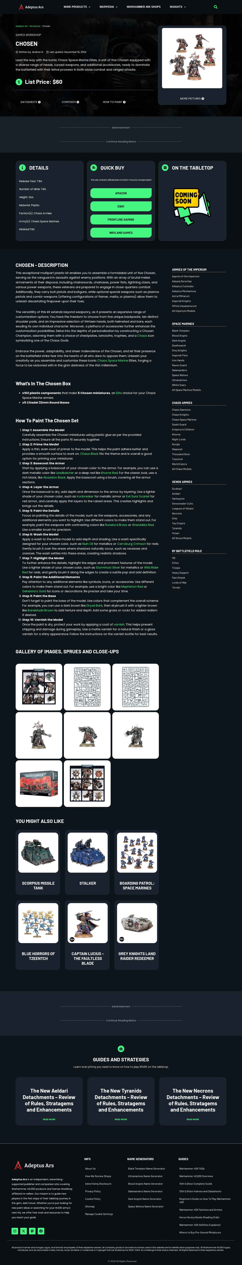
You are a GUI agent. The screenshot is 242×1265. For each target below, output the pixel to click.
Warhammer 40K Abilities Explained (199, 1224)
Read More (49, 1119)
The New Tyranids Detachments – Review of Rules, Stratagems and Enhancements (121, 1100)
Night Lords (179, 439)
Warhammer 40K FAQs (192, 1168)
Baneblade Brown (41, 610)
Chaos (142, 336)
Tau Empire (178, 523)
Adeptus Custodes (183, 286)
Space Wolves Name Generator (146, 1206)
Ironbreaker (85, 496)
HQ (173, 557)
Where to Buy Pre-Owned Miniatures (200, 1232)
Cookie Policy (92, 1198)
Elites (175, 562)
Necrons (177, 513)
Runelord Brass (116, 525)
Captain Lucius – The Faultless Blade (88, 958)
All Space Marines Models (186, 389)
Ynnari (175, 533)
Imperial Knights (181, 300)
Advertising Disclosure (98, 1183)
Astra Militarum (180, 296)
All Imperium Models (183, 310)
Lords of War (179, 582)
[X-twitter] (23, 1231)
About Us (90, 1168)
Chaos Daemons (181, 409)
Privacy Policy (93, 1191)
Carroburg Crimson (131, 544)
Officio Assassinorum (184, 305)
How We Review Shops (98, 1176)
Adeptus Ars (22, 26)
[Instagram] (15, 1231)
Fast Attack (178, 577)
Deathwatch (179, 345)
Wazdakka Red (143, 525)
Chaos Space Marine (112, 360)
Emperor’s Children (183, 429)
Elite (119, 393)
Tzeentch (177, 459)
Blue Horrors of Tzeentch (38, 956)
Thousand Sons (181, 454)
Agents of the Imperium (185, 276)
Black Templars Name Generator (146, 1168)
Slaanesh (177, 449)
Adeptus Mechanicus (184, 291)
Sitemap (90, 1206)
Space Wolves (180, 375)
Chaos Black (89, 454)
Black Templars (180, 330)
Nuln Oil (87, 544)
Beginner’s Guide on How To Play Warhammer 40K (205, 1200)
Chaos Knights (180, 414)
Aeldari (176, 493)
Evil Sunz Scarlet (137, 496)
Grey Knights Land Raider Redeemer (137, 956)
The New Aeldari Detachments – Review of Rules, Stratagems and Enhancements (49, 1100)
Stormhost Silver (108, 567)
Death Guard (179, 424)
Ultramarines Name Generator (145, 1176)
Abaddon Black (54, 477)
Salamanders (179, 370)
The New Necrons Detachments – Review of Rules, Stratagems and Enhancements (193, 1100)
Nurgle (176, 444)
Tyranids (177, 528)
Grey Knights (179, 350)
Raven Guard (179, 365)
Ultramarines (179, 379)
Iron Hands (178, 360)
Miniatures (35, 26)
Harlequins (178, 498)
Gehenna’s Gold (34, 591)
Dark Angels (179, 340)
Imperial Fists (180, 355)
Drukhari (177, 488)
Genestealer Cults (182, 503)
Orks (174, 518)
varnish (119, 624)
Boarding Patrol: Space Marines (137, 885)
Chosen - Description (42, 265)
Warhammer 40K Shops (144, 6)
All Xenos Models (181, 538)
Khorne (176, 434)
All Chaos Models (181, 468)
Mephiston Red (132, 587)
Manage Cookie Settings (99, 1213)
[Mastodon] (32, 1231)
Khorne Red (109, 473)
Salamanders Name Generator (145, 1191)
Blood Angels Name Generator (145, 1183)
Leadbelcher (65, 473)
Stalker (88, 883)
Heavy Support (180, 572)
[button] (215, 7)
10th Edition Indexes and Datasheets (200, 1191)
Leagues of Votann (183, 508)
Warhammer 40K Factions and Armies (200, 1209)
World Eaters (179, 463)
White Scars (179, 384)
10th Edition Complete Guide (195, 1183)
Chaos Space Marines (184, 419)
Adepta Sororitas (182, 281)
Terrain (176, 587)
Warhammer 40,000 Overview (196, 1176)
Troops (176, 567)
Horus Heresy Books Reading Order (199, 1217)
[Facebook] (41, 1231)
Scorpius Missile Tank (38, 885)
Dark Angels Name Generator (144, 1198)
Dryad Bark (94, 605)
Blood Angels (179, 335)
